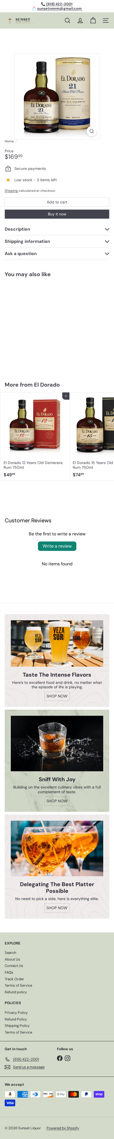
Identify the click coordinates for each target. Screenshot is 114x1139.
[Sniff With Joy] (57, 743)
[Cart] (93, 20)
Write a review (57, 546)
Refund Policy (16, 1019)
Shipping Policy (17, 1025)
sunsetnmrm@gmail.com (59, 8)
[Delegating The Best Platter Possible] (57, 848)
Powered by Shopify (62, 1128)
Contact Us (14, 965)
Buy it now (57, 213)
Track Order (14, 979)
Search (10, 952)
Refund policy (16, 992)
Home (9, 141)
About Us (12, 959)
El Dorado (47, 384)
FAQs (9, 972)
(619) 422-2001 (58, 4)
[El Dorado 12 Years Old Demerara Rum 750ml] (34, 436)
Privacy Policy (16, 1012)
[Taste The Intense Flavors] (57, 643)
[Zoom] (92, 131)
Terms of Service (18, 985)
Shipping (11, 190)
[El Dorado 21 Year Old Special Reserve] (34, 326)
